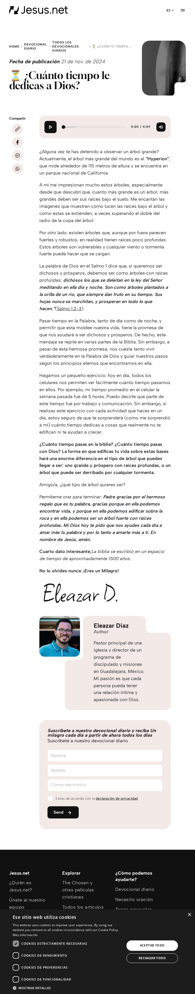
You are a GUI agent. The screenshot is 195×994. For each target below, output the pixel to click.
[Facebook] (17, 142)
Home (14, 46)
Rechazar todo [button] (152, 958)
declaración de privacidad (117, 798)
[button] (67, 987)
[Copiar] (17, 129)
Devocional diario (35, 46)
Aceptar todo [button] (152, 945)
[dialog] (97, 951)
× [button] (189, 915)
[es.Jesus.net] (38, 10)
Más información (25, 935)
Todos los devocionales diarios (65, 46)
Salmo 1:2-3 (69, 308)
